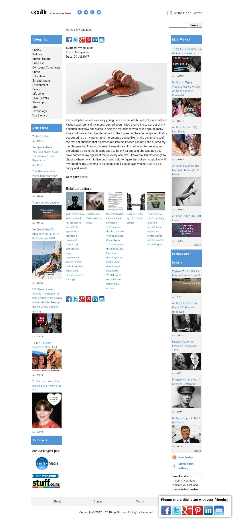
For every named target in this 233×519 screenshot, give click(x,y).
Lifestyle (38, 93)
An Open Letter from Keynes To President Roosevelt (184, 307)
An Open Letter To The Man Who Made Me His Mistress (186, 170)
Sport (35, 106)
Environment (40, 85)
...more (197, 245)
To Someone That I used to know (93, 218)
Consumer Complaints (46, 67)
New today (185, 457)
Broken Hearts (41, 59)
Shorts (36, 50)
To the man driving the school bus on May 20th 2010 (46, 386)
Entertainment (41, 80)
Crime (84, 177)
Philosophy (39, 102)
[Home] (39, 12)
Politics (37, 54)
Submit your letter (185, 480)
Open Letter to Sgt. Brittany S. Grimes (135, 218)
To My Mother (40, 136)
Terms (140, 501)
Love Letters (40, 98)
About (57, 501)
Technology (39, 111)
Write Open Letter (187, 13)
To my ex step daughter (46, 202)
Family (36, 89)
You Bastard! (40, 115)
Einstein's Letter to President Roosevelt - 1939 (185, 346)
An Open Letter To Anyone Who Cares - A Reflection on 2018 (45, 234)
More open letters (185, 466)
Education (38, 76)
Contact (98, 501)
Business (38, 63)
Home (70, 29)
